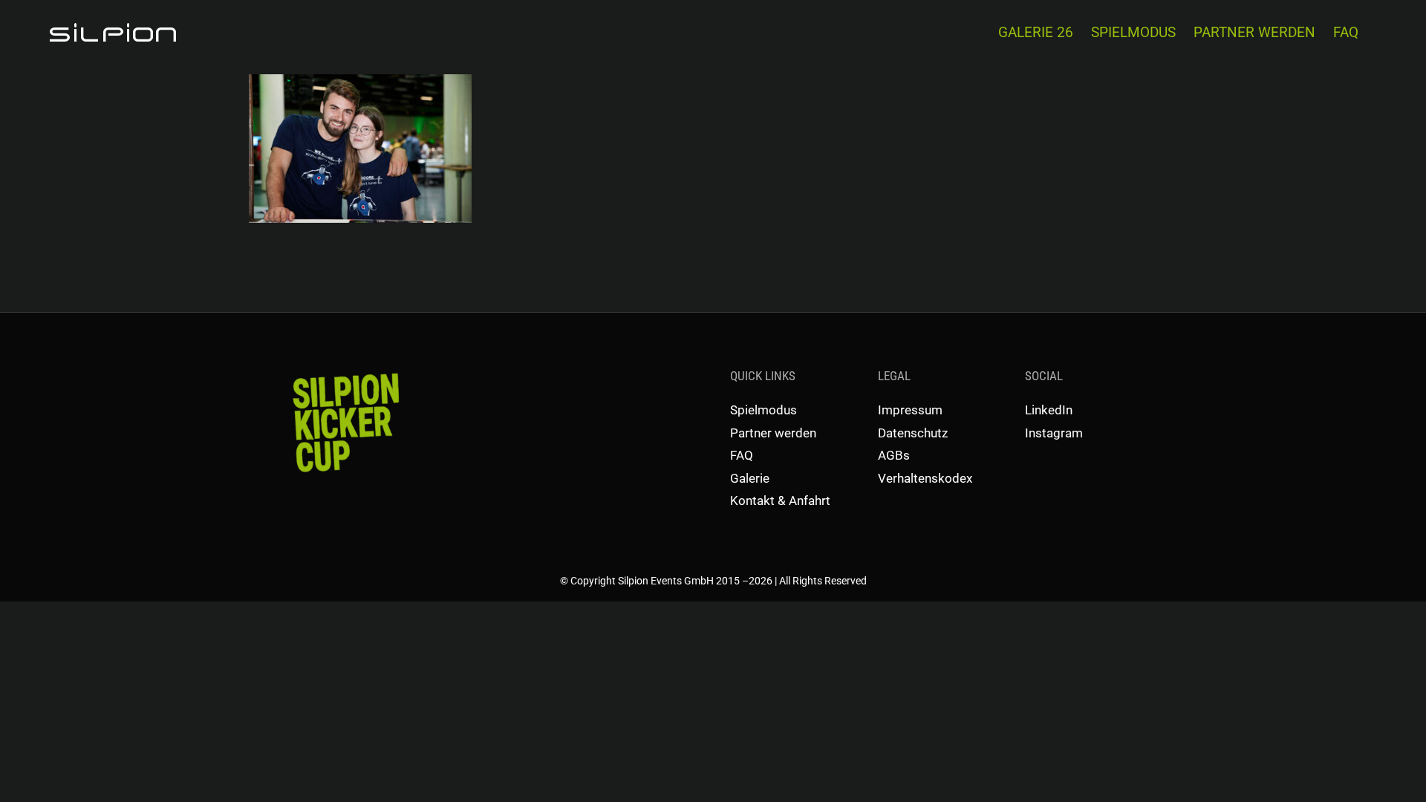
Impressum (910, 409)
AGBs (894, 455)
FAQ (741, 455)
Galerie (749, 478)
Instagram (1054, 433)
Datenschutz (913, 433)
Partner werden (773, 433)
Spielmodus (763, 409)
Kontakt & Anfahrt (780, 500)
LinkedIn (1048, 409)
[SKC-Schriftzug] (344, 372)
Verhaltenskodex (925, 478)
